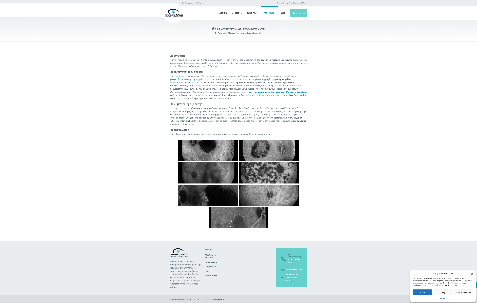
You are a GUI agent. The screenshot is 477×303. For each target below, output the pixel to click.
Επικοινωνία (299, 13)
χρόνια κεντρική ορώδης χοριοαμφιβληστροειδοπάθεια (278, 92)
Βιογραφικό (210, 266)
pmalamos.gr (180, 299)
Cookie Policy (442, 298)
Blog (283, 12)
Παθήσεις (252, 12)
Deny (443, 292)
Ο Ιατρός (236, 12)
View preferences (463, 292)
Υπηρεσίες (268, 12)
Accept (422, 292)
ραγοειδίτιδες (253, 85)
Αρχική (223, 12)
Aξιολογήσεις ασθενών (211, 256)
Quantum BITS (218, 299)
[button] (472, 273)
